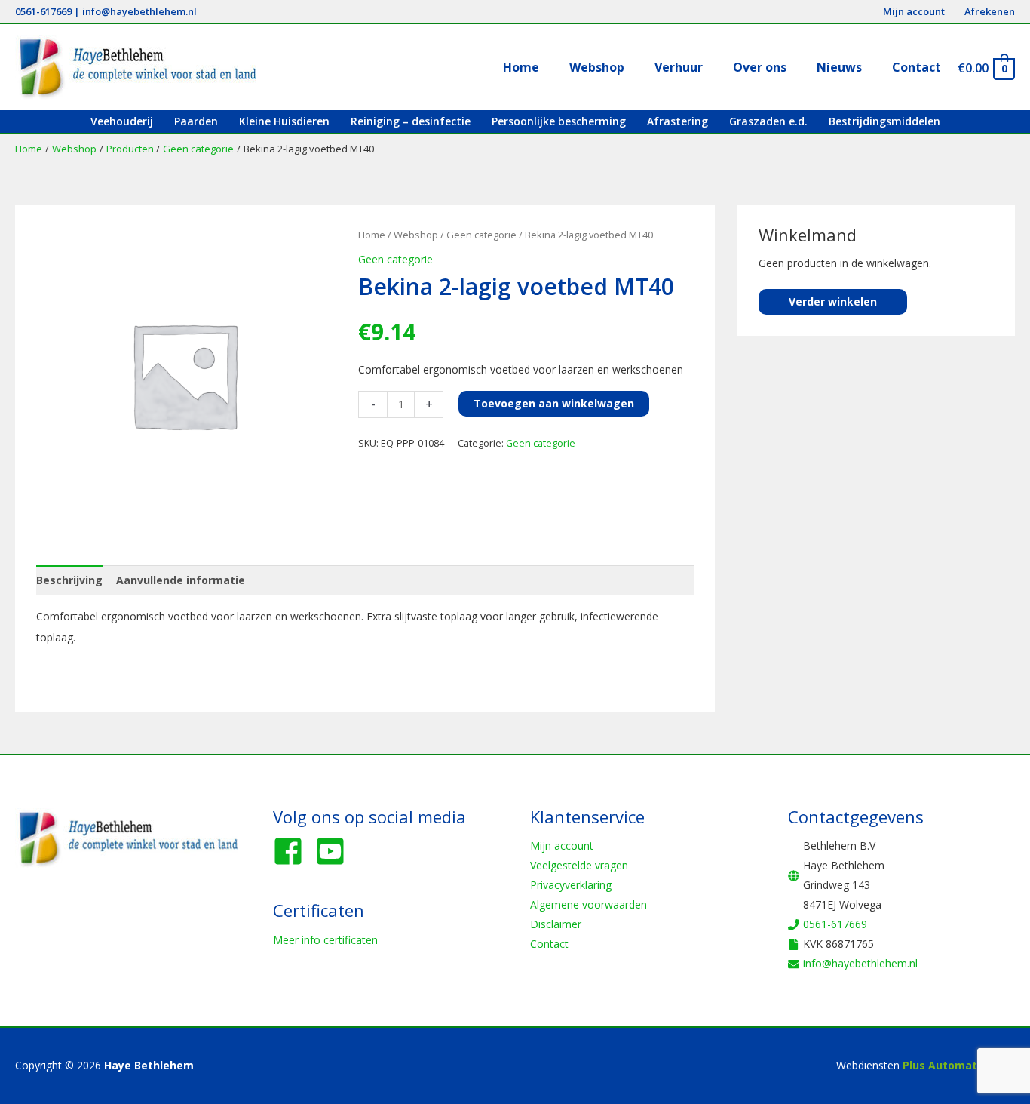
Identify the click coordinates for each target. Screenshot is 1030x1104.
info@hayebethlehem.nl (139, 11)
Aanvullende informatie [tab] (180, 580)
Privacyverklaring (571, 885)
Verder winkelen (833, 301)
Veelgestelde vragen (579, 865)
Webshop (416, 234)
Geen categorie (481, 234)
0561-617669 (43, 11)
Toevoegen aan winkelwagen (554, 403)
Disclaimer (555, 924)
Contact (549, 943)
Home (371, 234)
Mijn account (561, 845)
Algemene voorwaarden (588, 904)
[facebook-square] (292, 851)
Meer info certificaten (325, 940)
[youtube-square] (334, 851)
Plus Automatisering (959, 1065)
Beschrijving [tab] (69, 580)
